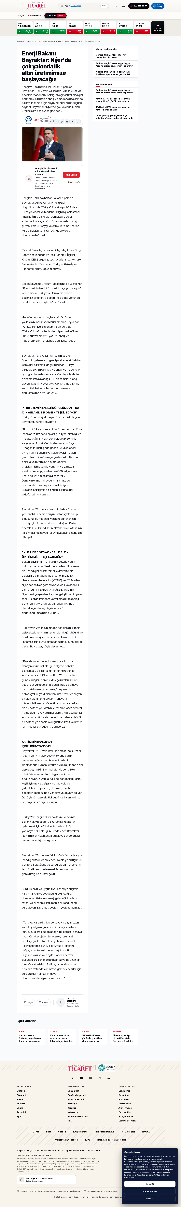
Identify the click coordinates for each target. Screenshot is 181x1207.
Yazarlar (72, 1108)
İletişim (30, 1150)
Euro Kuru (123, 1099)
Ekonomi (21, 1095)
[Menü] (20, 6)
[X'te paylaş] (50, 121)
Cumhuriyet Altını (127, 1120)
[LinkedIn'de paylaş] (67, 121)
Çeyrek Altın (124, 1112)
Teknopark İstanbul (104, 1132)
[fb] (99, 1078)
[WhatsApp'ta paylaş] (61, 121)
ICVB (87, 1140)
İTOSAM (146, 1132)
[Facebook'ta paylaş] (56, 121)
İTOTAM (35, 1132)
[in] (108, 1078)
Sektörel (21, 1103)
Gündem (30, 41)
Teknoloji (21, 1112)
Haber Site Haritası (78, 1116)
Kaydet (45, 1002)
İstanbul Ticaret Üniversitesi (111, 1140)
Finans (20, 1099)
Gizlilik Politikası (154, 1175)
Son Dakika (73, 1090)
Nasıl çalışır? (74, 182)
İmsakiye (72, 1103)
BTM (48, 1132)
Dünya (20, 1108)
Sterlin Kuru (124, 1103)
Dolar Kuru (123, 1095)
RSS (70, 1120)
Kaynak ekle (71, 175)
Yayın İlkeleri (94, 1150)
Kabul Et (150, 1184)
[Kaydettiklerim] (116, 6)
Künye (20, 1150)
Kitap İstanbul (80, 1132)
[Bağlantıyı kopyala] (78, 121)
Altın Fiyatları (125, 1108)
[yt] (81, 1078)
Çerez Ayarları (150, 1191)
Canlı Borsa (124, 1090)
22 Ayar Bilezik (125, 1116)
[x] (72, 1078)
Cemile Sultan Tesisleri (66, 1140)
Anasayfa (20, 41)
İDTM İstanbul (128, 1132)
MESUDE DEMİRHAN (72, 999)
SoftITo (62, 1132)
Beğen (30, 1002)
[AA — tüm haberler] (28, 120)
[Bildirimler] (123, 6)
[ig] (90, 1078)
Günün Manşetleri (77, 1095)
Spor (19, 1116)
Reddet (149, 1199)
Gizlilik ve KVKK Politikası (48, 1150)
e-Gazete (73, 1112)
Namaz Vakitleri (76, 1099)
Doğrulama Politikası (74, 1150)
